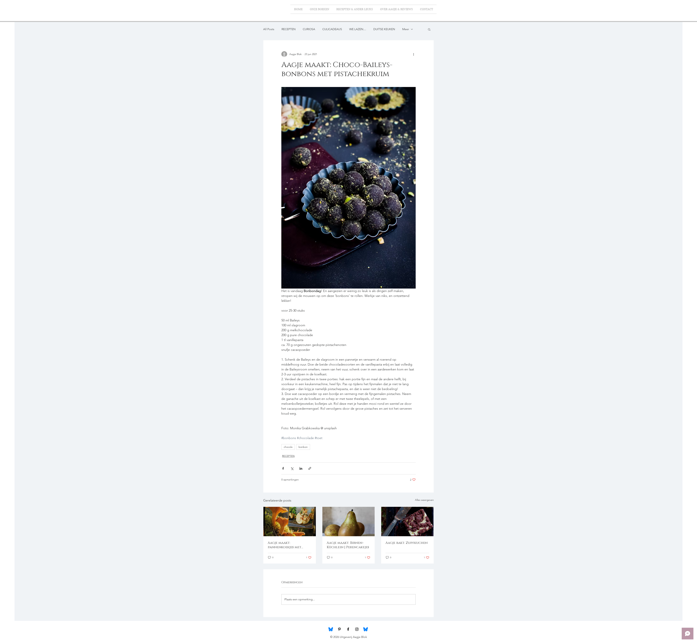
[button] (429, 29)
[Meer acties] (413, 54)
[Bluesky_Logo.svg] (331, 629)
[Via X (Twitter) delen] (292, 468)
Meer (405, 29)
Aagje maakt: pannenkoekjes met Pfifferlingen (284, 545)
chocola (288, 447)
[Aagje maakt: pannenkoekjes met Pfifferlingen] (289, 521)
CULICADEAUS (332, 29)
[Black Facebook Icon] (348, 629)
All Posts (268, 29)
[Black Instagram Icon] (357, 629)
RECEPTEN (288, 29)
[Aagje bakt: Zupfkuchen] (407, 521)
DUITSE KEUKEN (384, 29)
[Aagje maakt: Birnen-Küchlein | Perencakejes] (348, 521)
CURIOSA (309, 29)
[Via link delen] (309, 468)
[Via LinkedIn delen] (301, 468)
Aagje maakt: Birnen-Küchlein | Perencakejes (348, 545)
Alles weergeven (424, 500)
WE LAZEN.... (357, 29)
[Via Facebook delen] (283, 468)
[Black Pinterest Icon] (339, 629)
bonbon (303, 447)
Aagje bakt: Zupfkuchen (407, 543)
